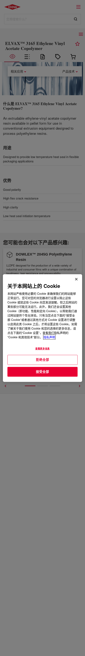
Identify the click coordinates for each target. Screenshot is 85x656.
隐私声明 (49, 337)
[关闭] (76, 279)
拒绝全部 (42, 359)
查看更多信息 (42, 348)
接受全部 (42, 371)
